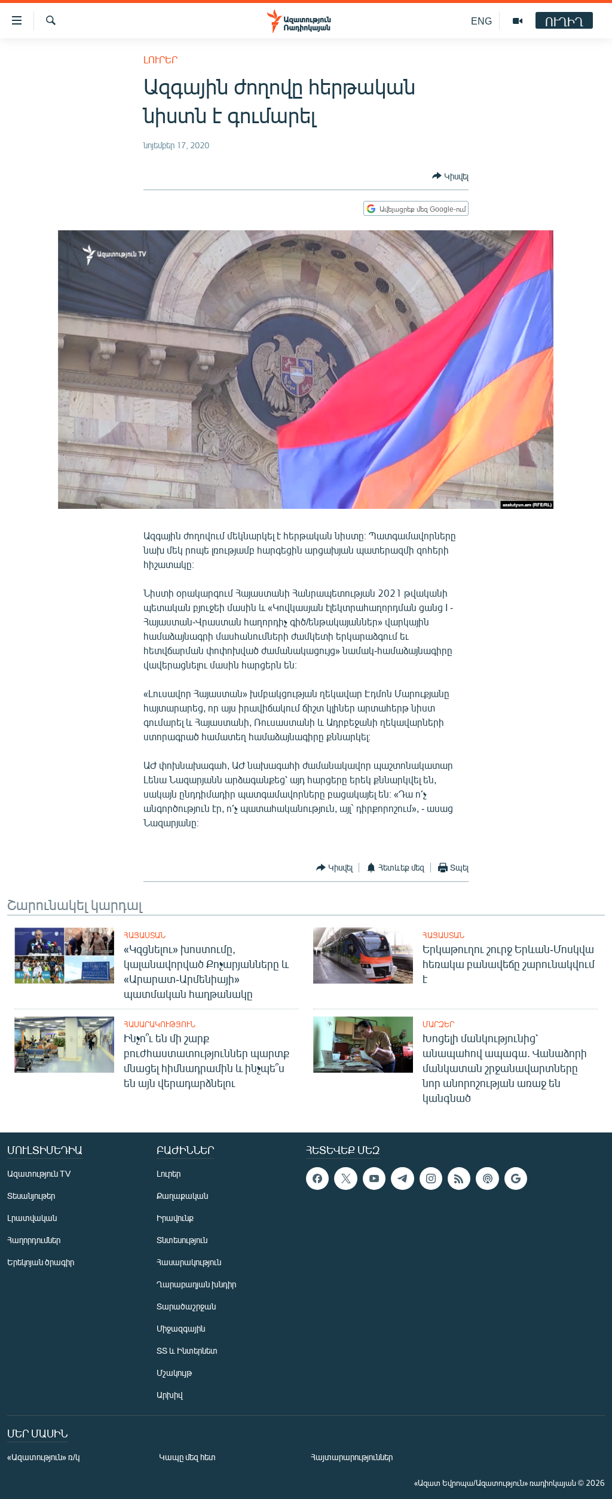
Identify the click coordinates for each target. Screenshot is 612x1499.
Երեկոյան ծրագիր (40, 1262)
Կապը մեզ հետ (187, 1457)
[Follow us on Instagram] (431, 1178)
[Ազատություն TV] (518, 21)
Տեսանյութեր (31, 1195)
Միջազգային (181, 1328)
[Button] (450, 176)
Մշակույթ (174, 1372)
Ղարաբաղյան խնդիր (196, 1284)
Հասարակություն (159, 1024)
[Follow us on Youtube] (374, 1178)
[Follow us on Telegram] (402, 1178)
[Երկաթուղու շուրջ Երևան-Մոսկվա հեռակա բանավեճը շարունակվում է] (363, 955)
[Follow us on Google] (515, 1178)
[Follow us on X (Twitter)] (345, 1178)
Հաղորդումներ (33, 1240)
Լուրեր (160, 59)
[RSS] (459, 1178)
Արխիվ (169, 1395)
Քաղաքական (182, 1195)
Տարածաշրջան (186, 1306)
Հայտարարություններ (352, 1457)
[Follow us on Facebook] (317, 1178)
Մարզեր (438, 1024)
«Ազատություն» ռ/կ (43, 1457)
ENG (481, 20)
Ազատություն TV (39, 1173)
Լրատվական (32, 1218)
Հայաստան (145, 935)
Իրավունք (175, 1218)
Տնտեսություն (182, 1240)
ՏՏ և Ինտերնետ (187, 1350)
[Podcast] (487, 1178)
